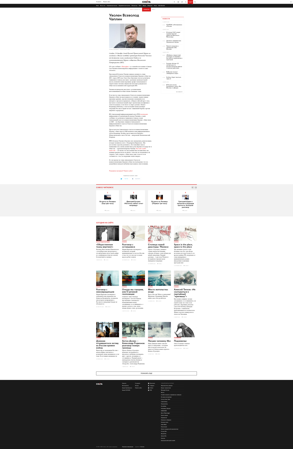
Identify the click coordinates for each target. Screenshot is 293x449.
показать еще (146, 373)
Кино (97, 5)
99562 (160, 263)
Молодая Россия (165, 390)
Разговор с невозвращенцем (105, 290)
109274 (133, 366)
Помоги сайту (106, 1)
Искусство (102, 5)
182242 (133, 210)
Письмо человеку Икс (159, 341)
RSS (151, 390)
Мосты (162, 392)
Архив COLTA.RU (126, 390)
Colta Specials (161, 5)
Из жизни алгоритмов (166, 397)
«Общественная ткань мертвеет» (104, 246)
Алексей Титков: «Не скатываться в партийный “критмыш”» (184, 293)
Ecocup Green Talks (165, 399)
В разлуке (124, 242)
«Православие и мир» (125, 49)
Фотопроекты (125, 385)
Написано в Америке (166, 420)
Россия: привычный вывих (103, 242)
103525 (108, 306)
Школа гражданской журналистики (169, 429)
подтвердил (144, 114)
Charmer (142, 446)
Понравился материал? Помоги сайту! (120, 171)
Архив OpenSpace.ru (127, 387)
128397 (186, 348)
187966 (107, 210)
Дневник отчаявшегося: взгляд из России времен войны (107, 344)
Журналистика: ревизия (166, 385)
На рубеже (163, 406)
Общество (149, 5)
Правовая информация (127, 446)
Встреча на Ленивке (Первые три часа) (159, 202)
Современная (112, 5)
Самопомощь (164, 401)
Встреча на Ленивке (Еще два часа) (107, 202)
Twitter (151, 387)
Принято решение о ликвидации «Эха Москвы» (172, 47)
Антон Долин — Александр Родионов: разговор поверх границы (133, 344)
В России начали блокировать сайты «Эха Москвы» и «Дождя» (173, 86)
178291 (159, 210)
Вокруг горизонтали (166, 387)
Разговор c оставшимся (128, 246)
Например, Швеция (165, 408)
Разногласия (164, 426)
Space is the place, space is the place (183, 246)
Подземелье (180, 341)
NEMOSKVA (164, 410)
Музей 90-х (163, 433)
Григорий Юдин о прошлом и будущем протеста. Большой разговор (185, 204)
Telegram (152, 385)
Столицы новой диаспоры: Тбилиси (158, 246)
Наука (155, 5)
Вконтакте (152, 383)
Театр (140, 5)
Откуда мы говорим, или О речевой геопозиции (133, 291)
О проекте (98, 1)
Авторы (137, 385)
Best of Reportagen (165, 413)
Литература (134, 5)
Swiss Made (163, 424)
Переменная (164, 417)
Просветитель (164, 404)
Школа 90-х (163, 436)
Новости (146, 9)
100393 (187, 265)
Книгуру (163, 438)
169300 (185, 210)
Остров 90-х (164, 431)
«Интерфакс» (125, 66)
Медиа (144, 5)
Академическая (124, 5)
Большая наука (164, 422)
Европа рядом (164, 415)
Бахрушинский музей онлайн (168, 440)
